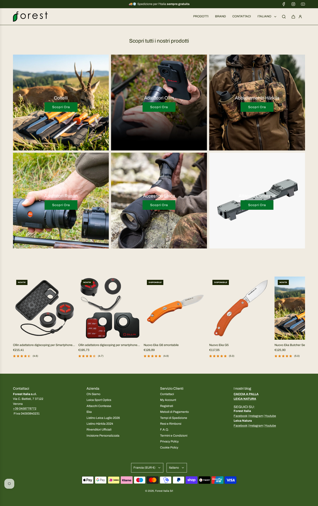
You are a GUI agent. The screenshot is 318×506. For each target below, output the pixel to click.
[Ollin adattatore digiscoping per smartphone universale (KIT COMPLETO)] (109, 308)
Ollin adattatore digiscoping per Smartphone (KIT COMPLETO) (42, 345)
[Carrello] (293, 16)
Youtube (270, 416)
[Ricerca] (284, 16)
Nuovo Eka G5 (219, 345)
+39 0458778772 (24, 408)
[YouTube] (303, 4)
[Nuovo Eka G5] (240, 308)
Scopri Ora (61, 107)
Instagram (256, 416)
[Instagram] (293, 4)
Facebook (240, 416)
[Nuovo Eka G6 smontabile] (175, 308)
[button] (17, 323)
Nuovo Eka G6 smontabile (161, 345)
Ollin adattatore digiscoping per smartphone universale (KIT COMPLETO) (107, 345)
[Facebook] (284, 4)
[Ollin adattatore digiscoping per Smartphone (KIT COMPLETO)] (44, 308)
